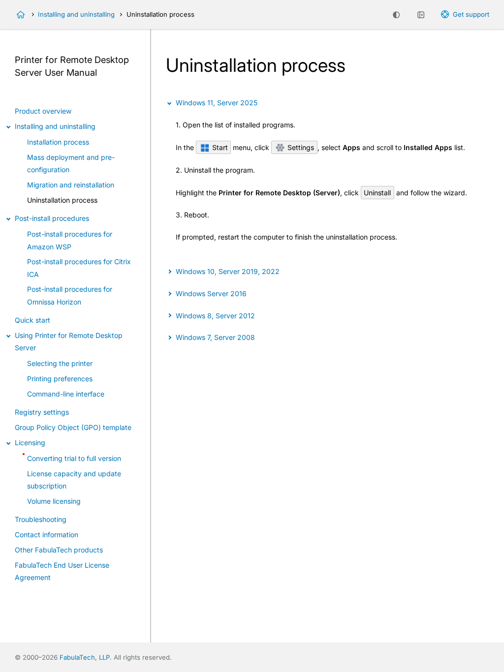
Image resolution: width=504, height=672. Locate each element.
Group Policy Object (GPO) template (73, 427)
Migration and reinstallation (70, 185)
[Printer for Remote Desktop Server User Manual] (21, 15)
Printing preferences (60, 378)
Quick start (32, 320)
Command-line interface (65, 394)
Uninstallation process (62, 200)
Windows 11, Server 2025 (216, 102)
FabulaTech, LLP (85, 657)
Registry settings (42, 412)
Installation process (58, 142)
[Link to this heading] (102, 73)
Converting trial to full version (74, 458)
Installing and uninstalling (76, 14)
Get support (471, 14)
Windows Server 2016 (211, 293)
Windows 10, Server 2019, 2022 (227, 271)
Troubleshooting (40, 519)
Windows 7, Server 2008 (215, 337)
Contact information (46, 534)
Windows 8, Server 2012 (215, 315)
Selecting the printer (60, 363)
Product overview (43, 111)
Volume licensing (54, 501)
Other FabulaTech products (59, 550)
